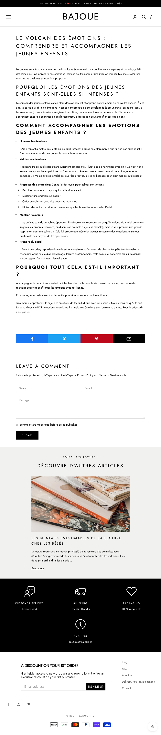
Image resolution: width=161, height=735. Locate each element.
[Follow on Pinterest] (29, 704)
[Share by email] (129, 339)
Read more (37, 568)
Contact (126, 688)
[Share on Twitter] (64, 339)
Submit (27, 435)
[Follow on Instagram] (18, 704)
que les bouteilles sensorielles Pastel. (91, 207)
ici (28, 312)
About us (127, 675)
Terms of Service (109, 375)
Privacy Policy (85, 375)
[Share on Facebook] (32, 339)
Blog (124, 662)
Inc (92, 715)
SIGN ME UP (95, 687)
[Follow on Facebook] (8, 704)
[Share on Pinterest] (97, 339)
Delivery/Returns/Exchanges (138, 682)
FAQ (124, 669)
